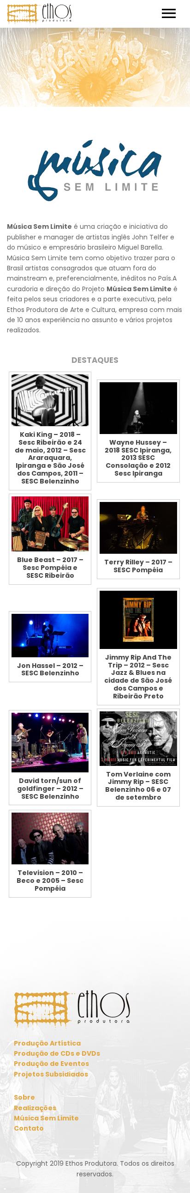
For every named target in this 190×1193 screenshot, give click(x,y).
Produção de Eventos (51, 1063)
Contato (29, 1128)
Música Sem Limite (46, 1118)
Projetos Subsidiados (51, 1074)
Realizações (35, 1108)
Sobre (24, 1097)
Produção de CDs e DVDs (57, 1053)
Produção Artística (47, 1043)
